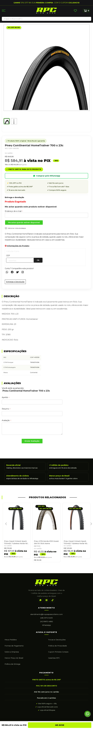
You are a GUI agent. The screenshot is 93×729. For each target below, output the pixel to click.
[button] (7, 121)
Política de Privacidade (57, 646)
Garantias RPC (54, 658)
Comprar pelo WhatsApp (48, 176)
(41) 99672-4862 (46, 621)
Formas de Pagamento (14, 646)
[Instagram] (46, 600)
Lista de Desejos (75, 10)
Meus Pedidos (11, 640)
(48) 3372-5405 (46, 618)
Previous (5, 526)
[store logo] (46, 10)
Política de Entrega (12, 664)
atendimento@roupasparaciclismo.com (46, 614)
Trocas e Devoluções (57, 640)
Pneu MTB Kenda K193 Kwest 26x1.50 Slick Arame (46, 542)
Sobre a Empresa (12, 652)
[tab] (46, 296)
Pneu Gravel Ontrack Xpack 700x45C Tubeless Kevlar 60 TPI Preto (16, 542)
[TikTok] (52, 600)
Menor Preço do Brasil (14, 658)
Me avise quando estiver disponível (24, 222)
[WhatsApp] (40, 600)
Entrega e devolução (14, 197)
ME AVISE (59, 725)
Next (90, 526)
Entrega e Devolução (15, 282)
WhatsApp (46, 625)
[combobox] (46, 18)
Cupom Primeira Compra (58, 652)
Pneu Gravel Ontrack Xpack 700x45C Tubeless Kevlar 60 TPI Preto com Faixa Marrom (75, 542)
